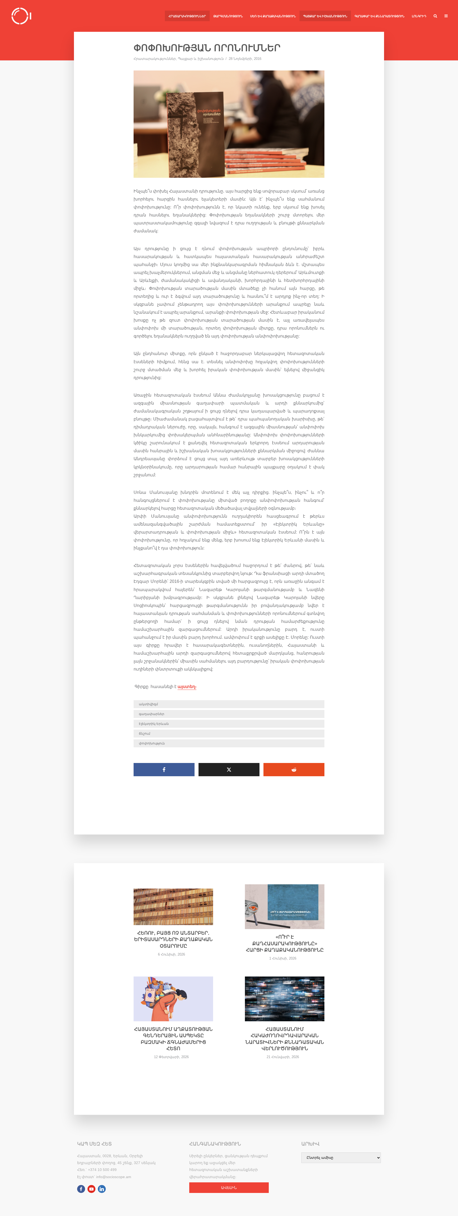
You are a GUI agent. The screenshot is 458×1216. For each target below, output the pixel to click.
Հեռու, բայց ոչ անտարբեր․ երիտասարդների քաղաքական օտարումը (173, 939)
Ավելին (229, 1188)
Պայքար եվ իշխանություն (325, 16)
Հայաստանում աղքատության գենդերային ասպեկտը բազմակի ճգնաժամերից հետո (173, 1039)
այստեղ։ (187, 686)
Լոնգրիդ (419, 16)
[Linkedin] (102, 1189)
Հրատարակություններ (187, 16)
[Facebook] (81, 1189)
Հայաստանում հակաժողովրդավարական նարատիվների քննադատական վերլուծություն (284, 1039)
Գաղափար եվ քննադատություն (379, 16)
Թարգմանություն (228, 16)
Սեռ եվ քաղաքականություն (273, 16)
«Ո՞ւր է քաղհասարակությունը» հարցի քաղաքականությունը (285, 943)
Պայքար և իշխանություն (201, 59)
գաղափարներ (151, 714)
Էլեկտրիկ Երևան (154, 724)
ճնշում (144, 733)
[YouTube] (91, 1189)
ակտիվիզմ (148, 704)
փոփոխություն (152, 743)
